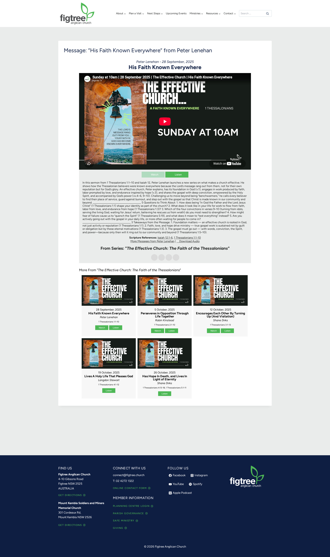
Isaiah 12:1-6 (165, 237)
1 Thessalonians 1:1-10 (187, 237)
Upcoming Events (176, 13)
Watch (154, 174)
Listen (178, 174)
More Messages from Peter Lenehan (152, 241)
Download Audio (189, 241)
